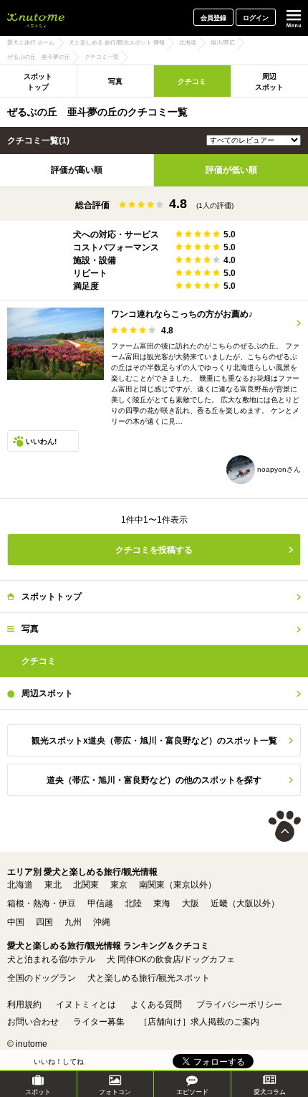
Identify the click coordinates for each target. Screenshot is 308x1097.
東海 (161, 903)
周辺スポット (47, 693)
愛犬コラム (270, 1092)
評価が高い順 (76, 170)
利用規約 (24, 1004)
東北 (53, 885)
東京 (118, 885)
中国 (15, 922)
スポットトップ (38, 81)
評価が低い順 (231, 170)
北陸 (133, 903)
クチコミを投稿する (154, 550)
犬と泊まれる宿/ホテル (51, 959)
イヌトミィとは (86, 1004)
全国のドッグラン (41, 978)
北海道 (20, 885)
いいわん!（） (41, 444)
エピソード (192, 1092)
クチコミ (192, 81)
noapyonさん (278, 469)
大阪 (190, 903)
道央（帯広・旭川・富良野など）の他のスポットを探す (154, 780)
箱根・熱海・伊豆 (41, 903)
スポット (38, 1092)
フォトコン (115, 1092)
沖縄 (101, 922)
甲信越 (100, 903)
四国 (44, 922)
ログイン (256, 18)
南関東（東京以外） (177, 885)
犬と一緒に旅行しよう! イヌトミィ (35, 18)
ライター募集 (99, 1022)
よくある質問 (156, 1004)
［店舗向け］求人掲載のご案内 (199, 1022)
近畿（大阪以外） (245, 903)
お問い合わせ (33, 1022)
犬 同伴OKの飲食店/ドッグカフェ (171, 959)
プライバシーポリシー (239, 1004)
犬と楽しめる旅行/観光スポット (148, 978)
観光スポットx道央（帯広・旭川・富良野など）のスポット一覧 (154, 741)
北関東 (86, 885)
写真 (115, 81)
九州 (73, 922)
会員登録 (213, 18)
